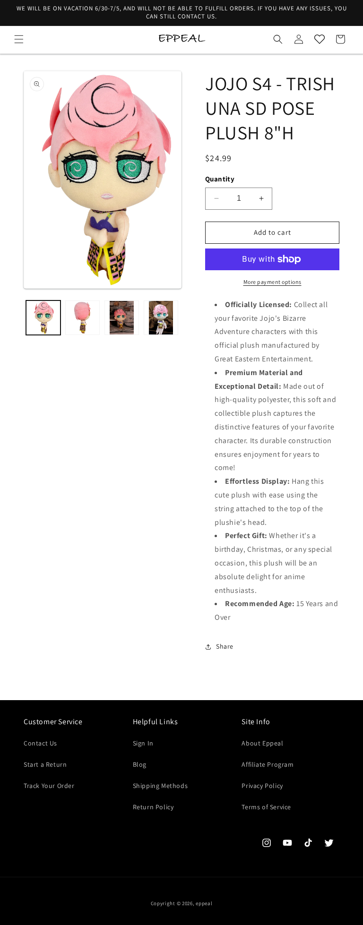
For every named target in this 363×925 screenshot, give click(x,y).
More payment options (272, 281)
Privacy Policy (262, 785)
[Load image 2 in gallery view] (82, 317)
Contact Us (40, 743)
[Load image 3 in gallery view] (121, 317)
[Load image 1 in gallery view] (43, 317)
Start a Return (45, 764)
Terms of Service (266, 807)
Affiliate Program (268, 764)
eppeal (204, 903)
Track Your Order (49, 785)
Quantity (219, 178)
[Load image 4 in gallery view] (161, 317)
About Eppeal (262, 743)
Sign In (143, 743)
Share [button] (224, 646)
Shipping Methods (160, 785)
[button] (19, 39)
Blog (140, 764)
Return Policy (153, 807)
